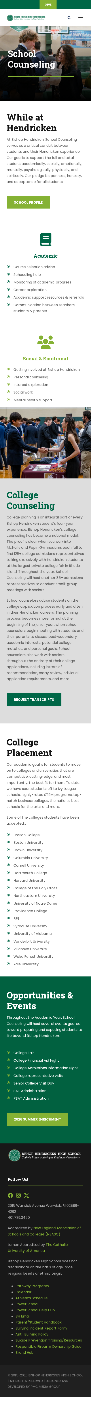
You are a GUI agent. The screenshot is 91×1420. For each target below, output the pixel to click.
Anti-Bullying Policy (31, 1334)
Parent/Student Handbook (38, 1322)
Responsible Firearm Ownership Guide (48, 1346)
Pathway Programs (32, 1286)
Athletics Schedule (32, 1298)
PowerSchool (26, 1304)
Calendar (23, 1292)
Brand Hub (24, 1352)
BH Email (22, 1316)
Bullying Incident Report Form (41, 1328)
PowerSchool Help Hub (35, 1310)
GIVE (48, 4)
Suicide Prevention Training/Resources (48, 1340)
